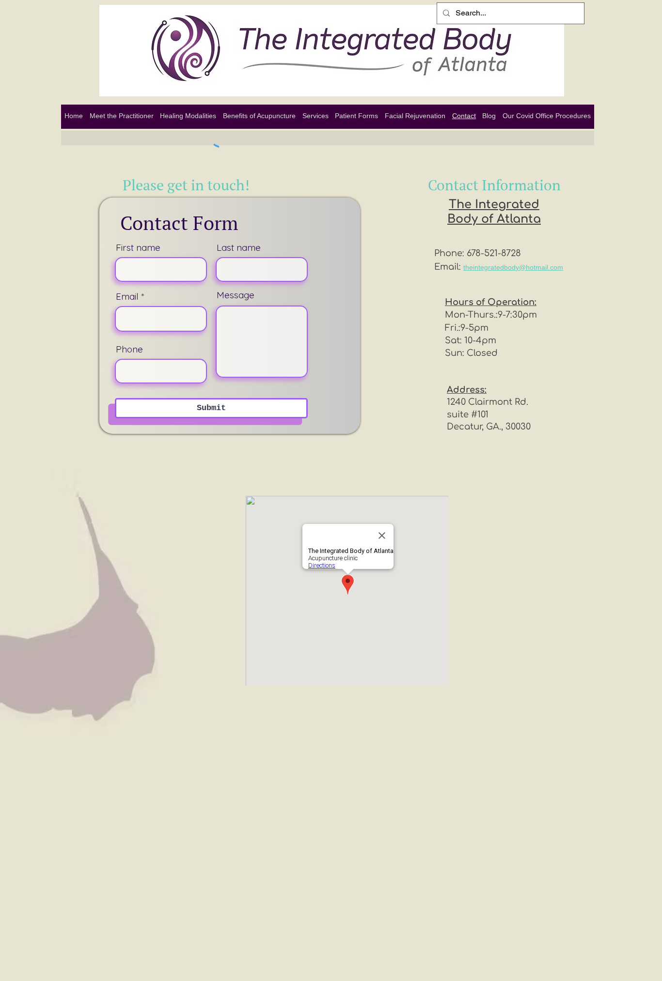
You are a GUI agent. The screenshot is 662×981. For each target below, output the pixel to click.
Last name (239, 247)
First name (138, 247)
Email (127, 296)
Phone (129, 349)
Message (235, 295)
